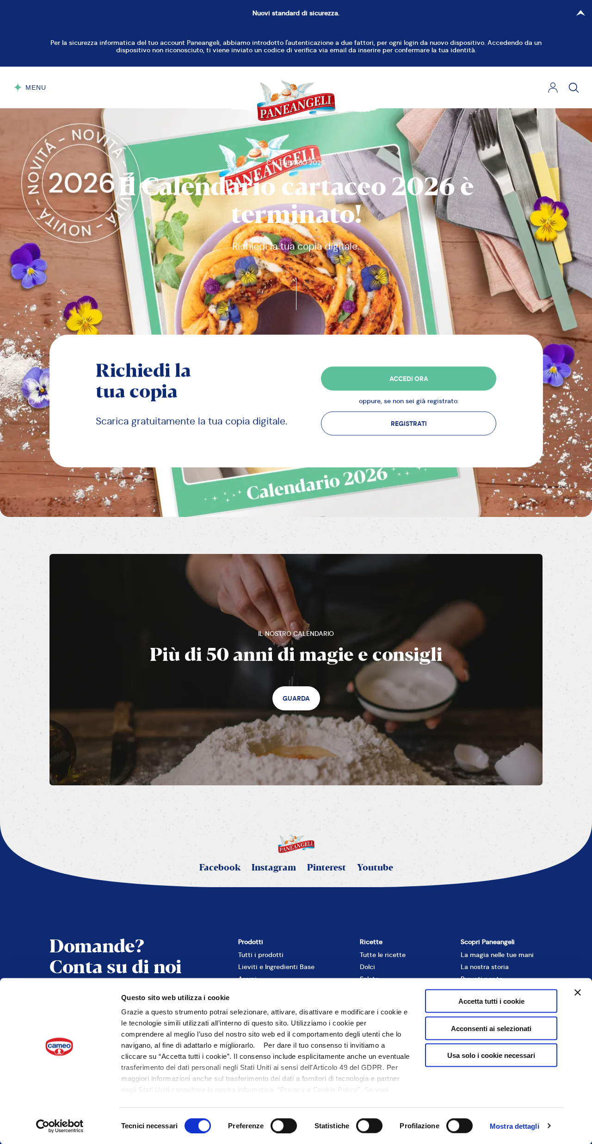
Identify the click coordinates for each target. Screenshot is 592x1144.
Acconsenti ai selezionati (491, 1028)
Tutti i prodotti (261, 955)
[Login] (553, 87)
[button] (408, 379)
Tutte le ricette (383, 955)
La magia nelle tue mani (497, 955)
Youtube (375, 868)
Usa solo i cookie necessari (491, 1055)
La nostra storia (485, 967)
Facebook (219, 868)
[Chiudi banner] (577, 992)
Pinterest (326, 868)
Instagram (274, 868)
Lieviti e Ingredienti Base (276, 967)
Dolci (367, 967)
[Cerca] (573, 87)
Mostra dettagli (514, 1126)
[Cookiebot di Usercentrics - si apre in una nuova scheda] (59, 1126)
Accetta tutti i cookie (491, 1001)
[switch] (284, 1125)
